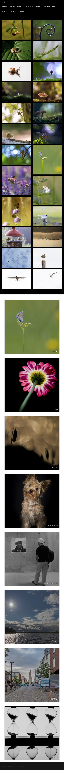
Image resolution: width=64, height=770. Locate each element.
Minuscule (29, 7)
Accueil (4, 7)
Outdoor (5, 12)
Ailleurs (13, 12)
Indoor (21, 12)
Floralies (20, 7)
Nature (12, 7)
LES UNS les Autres (49, 7)
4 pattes (37, 7)
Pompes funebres (20, 766)
